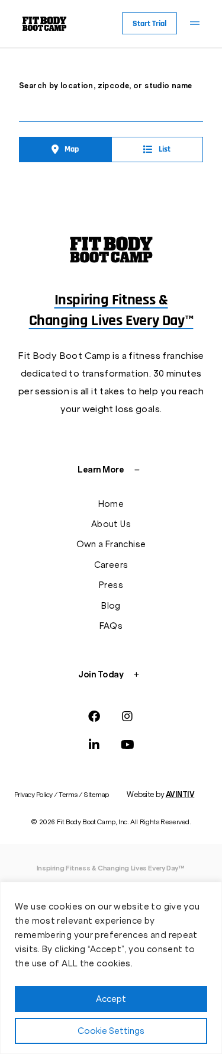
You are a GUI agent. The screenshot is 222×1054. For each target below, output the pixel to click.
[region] (111, 968)
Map (72, 149)
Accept (111, 999)
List (164, 149)
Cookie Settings (111, 1031)
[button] (194, 23)
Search (196, 108)
